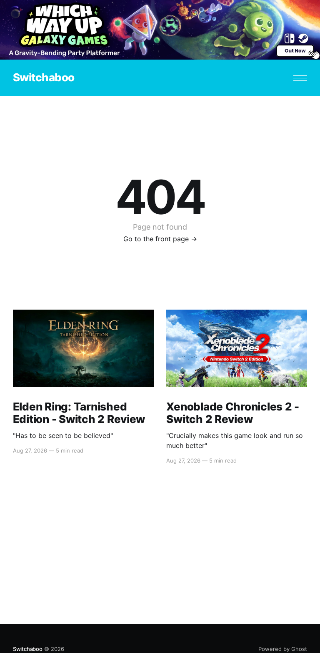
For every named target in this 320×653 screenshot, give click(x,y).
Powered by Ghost (282, 648)
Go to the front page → (160, 239)
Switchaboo (44, 77)
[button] (300, 78)
